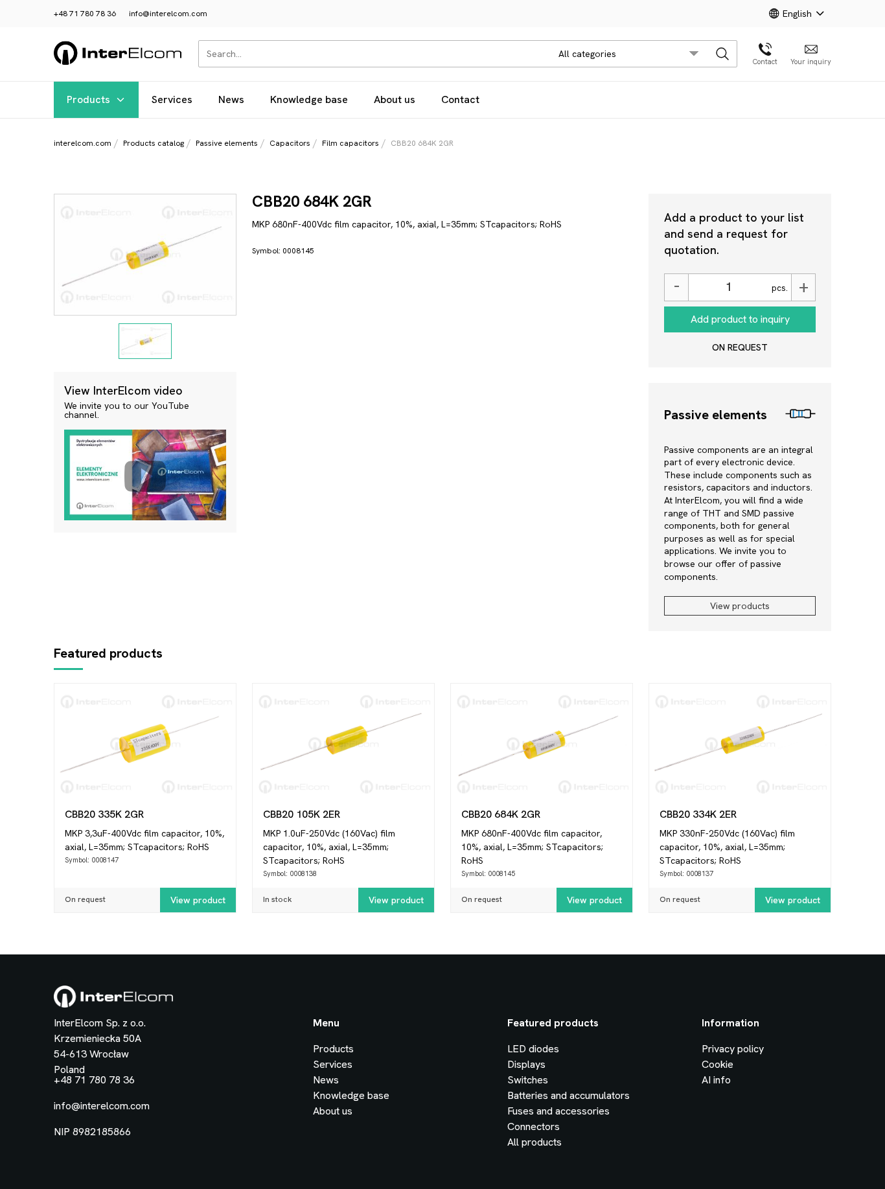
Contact (460, 99)
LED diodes (533, 1049)
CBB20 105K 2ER (301, 814)
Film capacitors (350, 143)
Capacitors (290, 143)
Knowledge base (309, 99)
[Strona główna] (118, 62)
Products (88, 99)
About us (394, 99)
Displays (526, 1064)
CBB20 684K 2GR (500, 814)
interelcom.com (82, 143)
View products (740, 606)
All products (534, 1142)
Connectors (533, 1126)
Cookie (717, 1064)
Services (172, 99)
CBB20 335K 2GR (104, 814)
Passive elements (227, 143)
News (231, 99)
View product (197, 900)
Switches (527, 1080)
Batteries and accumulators (568, 1095)
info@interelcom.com (168, 13)
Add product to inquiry (740, 319)
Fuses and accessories (558, 1111)
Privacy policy (733, 1049)
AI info (716, 1080)
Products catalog (153, 143)
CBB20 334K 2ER (698, 814)
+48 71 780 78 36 (85, 13)
